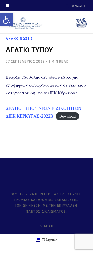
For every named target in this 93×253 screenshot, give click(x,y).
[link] (6, 19)
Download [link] (67, 116)
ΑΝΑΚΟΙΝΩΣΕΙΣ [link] (19, 38)
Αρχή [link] (48, 226)
